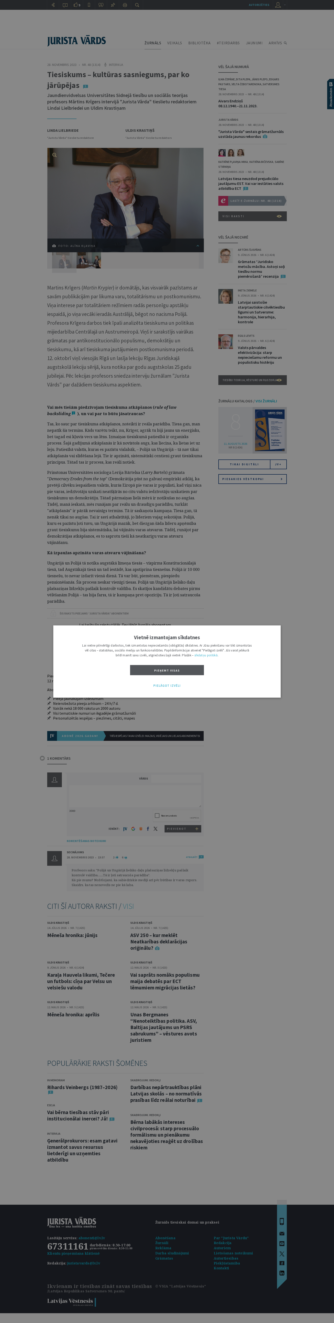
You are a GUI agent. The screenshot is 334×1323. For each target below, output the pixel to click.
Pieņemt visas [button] (167, 670)
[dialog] (167, 661)
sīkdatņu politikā (206, 655)
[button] (167, 685)
